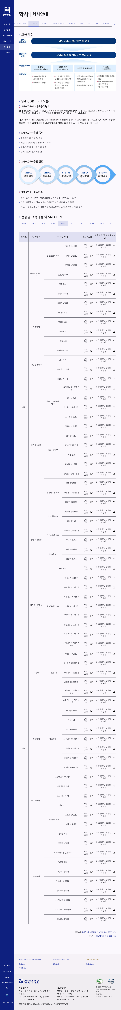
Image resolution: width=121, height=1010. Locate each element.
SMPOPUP (7, 971)
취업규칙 (22, 964)
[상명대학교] (7, 11)
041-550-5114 (72, 996)
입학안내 (7, 30)
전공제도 (45, 24)
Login (7, 977)
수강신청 (7, 966)
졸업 (89, 24)
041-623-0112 (67, 999)
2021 (72, 223)
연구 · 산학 (7, 41)
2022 (63, 223)
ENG (3, 1002)
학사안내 (7, 47)
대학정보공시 (23, 968)
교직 (96, 24)
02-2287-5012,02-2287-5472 (105, 932)
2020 (82, 223)
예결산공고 (90, 964)
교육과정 (34, 24)
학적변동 (72, 24)
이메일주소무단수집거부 (61, 959)
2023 (53, 223)
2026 (24, 223)
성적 (81, 24)
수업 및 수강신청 (58, 24)
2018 (102, 223)
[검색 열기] (7, 988)
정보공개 (56, 964)
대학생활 (7, 53)
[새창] (99, 981)
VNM (11, 1002)
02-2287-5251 (29, 999)
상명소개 (7, 24)
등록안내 (106, 24)
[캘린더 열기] (7, 995)
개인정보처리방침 (92, 959)
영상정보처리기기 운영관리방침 (30, 959)
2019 (92, 223)
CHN (7, 1002)
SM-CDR (85, 246)
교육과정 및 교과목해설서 (103, 246)
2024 (43, 223)
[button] (21, 24)
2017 (111, 223)
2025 (33, 223)
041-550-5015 (110, 936)
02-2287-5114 (34, 996)
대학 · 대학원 (7, 36)
